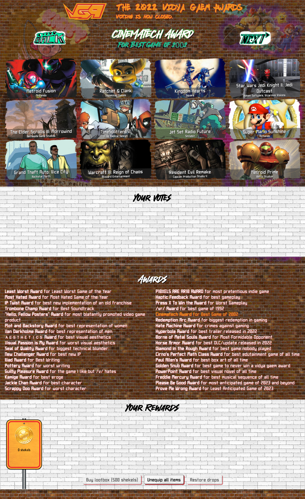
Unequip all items (164, 479)
